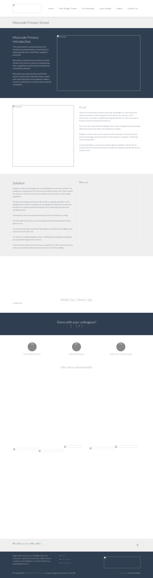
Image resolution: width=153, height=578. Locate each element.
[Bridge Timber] (27, 8)
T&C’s (63, 556)
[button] (79, 8)
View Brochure (76, 353)
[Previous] (10, 454)
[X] (137, 545)
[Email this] (68, 326)
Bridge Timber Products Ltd (35, 573)
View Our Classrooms (121, 353)
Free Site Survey (32, 353)
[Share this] (73, 326)
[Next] (143, 454)
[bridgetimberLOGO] (120, 562)
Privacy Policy (66, 559)
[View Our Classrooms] (120, 346)
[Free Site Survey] (32, 346)
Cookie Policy (66, 563)
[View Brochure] (76, 346)
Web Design (123, 573)
